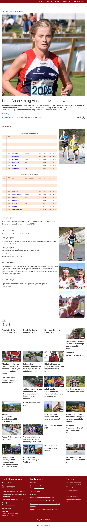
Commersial (48, 509)
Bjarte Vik (14, 165)
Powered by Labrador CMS (43, 525)
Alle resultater (6, 126)
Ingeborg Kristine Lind (16, 185)
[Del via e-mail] (83, 118)
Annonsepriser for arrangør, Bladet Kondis (41, 500)
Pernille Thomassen (16, 188)
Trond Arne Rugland (16, 147)
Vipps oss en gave (78, 1)
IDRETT (8, 6)
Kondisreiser (66, 1)
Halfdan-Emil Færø (15, 156)
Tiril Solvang (14, 203)
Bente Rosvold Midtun (16, 194)
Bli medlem (33, 482)
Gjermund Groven (15, 168)
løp (4, 320)
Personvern (69, 493)
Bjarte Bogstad (15, 159)
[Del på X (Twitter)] (81, 118)
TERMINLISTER (60, 6)
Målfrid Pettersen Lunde (17, 209)
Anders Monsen (15, 140)
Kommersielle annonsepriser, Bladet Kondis (42, 497)
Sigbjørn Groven (15, 162)
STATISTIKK (75, 6)
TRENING (19, 6)
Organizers (55, 509)
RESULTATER (46, 6)
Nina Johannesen (15, 200)
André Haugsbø (15, 153)
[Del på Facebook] (78, 118)
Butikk (57, 1)
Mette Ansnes (14, 206)
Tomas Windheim (15, 150)
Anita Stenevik (15, 191)
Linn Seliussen (15, 197)
